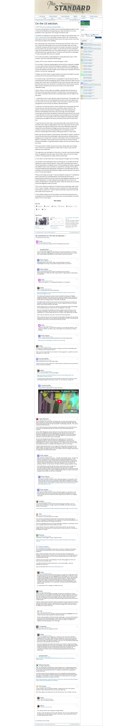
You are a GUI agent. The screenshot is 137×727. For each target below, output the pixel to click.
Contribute (83, 18)
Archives (67, 18)
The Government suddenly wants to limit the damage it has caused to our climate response (92, 45)
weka (90, 71)
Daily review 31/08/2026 (87, 57)
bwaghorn (85, 50)
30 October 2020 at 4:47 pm (47, 386)
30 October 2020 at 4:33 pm (44, 592)
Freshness (94, 36)
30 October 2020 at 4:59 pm (46, 612)
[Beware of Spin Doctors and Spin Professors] (57, 221)
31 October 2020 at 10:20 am (46, 490)
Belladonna (90, 50)
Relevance (89, 36)
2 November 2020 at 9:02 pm (46, 707)
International (65, 16)
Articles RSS (85, 27)
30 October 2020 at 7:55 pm (47, 326)
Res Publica (85, 71)
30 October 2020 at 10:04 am (45, 242)
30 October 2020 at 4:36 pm (46, 371)
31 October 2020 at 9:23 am (47, 336)
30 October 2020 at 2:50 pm (47, 281)
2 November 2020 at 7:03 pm (46, 699)
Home (45, 18)
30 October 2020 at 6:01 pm (44, 627)
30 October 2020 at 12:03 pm (45, 502)
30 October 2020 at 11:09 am (45, 360)
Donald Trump (43, 27)
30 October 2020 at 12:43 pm (46, 270)
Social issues (94, 16)
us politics (59, 27)
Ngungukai (85, 43)
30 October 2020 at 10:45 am (46, 250)
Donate (83, 23)
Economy (42, 16)
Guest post (39, 26)
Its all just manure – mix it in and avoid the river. (45, 20)
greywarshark (86, 77)
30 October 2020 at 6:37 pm (46, 635)
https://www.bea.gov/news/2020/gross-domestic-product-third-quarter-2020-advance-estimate (56, 540)
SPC (84, 53)
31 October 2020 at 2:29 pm (44, 666)
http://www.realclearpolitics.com (55, 566)
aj (88, 68)
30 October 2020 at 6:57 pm (46, 289)
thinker (90, 43)
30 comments (57, 26)
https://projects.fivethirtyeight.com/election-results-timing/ (51, 340)
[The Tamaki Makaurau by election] (42, 221)
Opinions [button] (91, 40)
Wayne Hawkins (44, 546)
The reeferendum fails (74, 20)
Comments (96, 34)
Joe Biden (54, 27)
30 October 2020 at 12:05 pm (46, 456)
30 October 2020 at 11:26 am (45, 420)
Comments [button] (84, 40)
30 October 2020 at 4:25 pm (46, 573)
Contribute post (84, 24)
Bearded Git (85, 56)
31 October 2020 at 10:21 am (47, 478)
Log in (82, 21)
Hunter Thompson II (93, 98)
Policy (59, 18)
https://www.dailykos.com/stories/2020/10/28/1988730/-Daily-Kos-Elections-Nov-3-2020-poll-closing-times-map (56, 293)
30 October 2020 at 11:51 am (46, 261)
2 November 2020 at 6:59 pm (45, 687)
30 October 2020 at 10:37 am (45, 347)
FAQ (75, 18)
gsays (90, 47)
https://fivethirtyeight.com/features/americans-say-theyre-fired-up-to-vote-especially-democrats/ (57, 483)
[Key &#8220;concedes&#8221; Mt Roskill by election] (72, 222)
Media (75, 16)
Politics (83, 16)
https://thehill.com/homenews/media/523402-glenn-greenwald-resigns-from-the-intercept (56, 508)
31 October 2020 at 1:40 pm (44, 657)
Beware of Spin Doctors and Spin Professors (57, 226)
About (52, 18)
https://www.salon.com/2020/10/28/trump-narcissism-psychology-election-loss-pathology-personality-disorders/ (55, 375)
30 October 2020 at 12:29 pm (45, 515)
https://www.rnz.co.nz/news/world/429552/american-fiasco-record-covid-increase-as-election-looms (55, 658)
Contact (91, 18)
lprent (87, 53)
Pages (92, 34)
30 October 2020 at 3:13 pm (44, 548)
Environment (53, 16)
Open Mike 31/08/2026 (87, 51)
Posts (88, 34)
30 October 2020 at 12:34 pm (45, 536)
